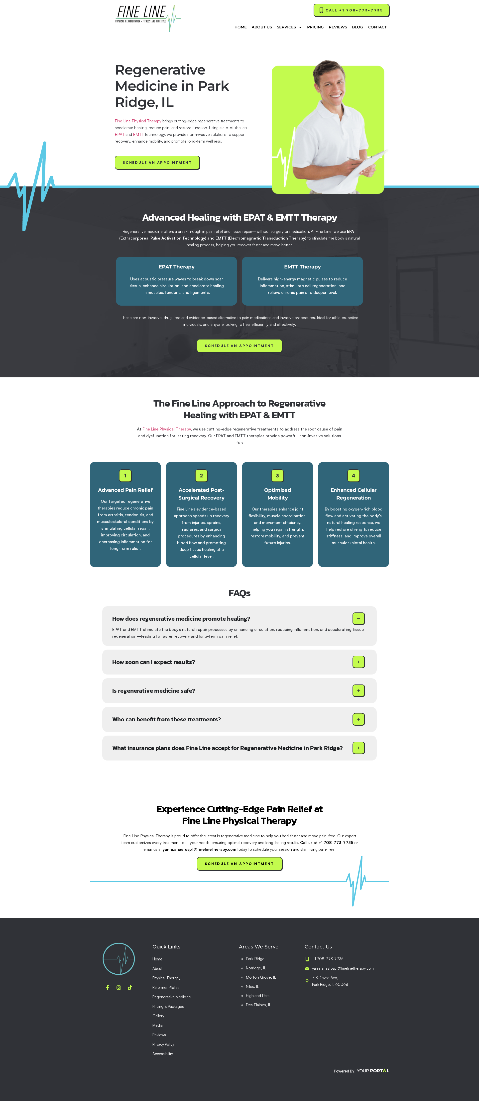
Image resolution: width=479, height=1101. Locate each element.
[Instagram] (119, 988)
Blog (357, 27)
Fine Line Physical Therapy (138, 120)
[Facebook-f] (108, 988)
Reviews (338, 27)
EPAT (119, 134)
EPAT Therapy (177, 267)
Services (286, 27)
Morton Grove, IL (261, 977)
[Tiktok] (130, 988)
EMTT (138, 134)
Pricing (315, 27)
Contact (377, 27)
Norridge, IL (256, 967)
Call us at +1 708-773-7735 (326, 842)
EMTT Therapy (302, 267)
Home (241, 27)
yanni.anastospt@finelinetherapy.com (199, 849)
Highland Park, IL (260, 995)
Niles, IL (252, 986)
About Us (262, 27)
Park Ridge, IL (258, 958)
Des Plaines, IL (258, 1004)
